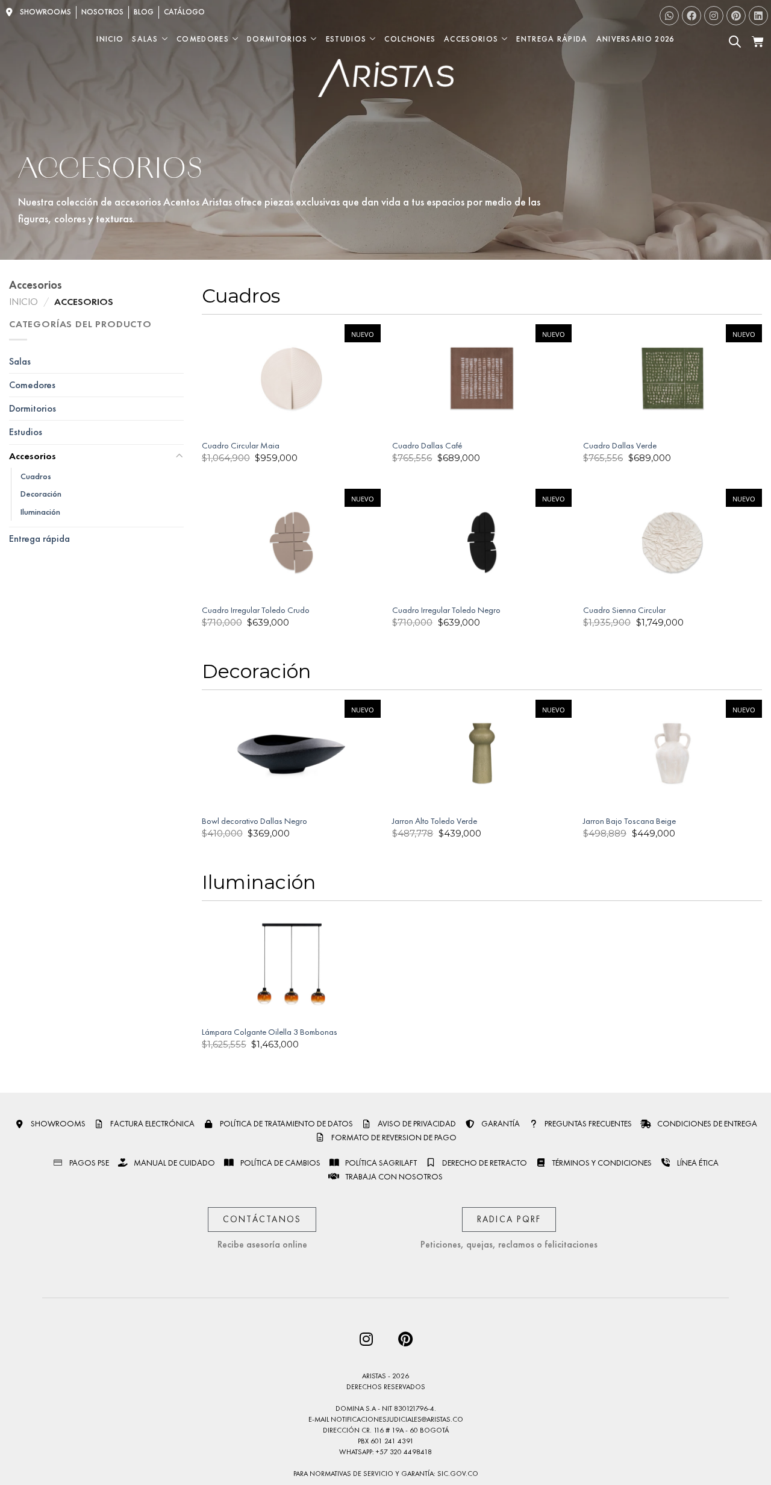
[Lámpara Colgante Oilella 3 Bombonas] (291, 964)
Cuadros (35, 476)
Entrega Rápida (551, 39)
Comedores (202, 39)
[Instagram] (713, 15)
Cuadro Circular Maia (240, 445)
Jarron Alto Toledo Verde (434, 820)
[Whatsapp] (669, 15)
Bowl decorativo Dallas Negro (254, 820)
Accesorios (471, 39)
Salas (145, 39)
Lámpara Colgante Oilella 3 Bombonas (269, 1031)
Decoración (40, 494)
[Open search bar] (735, 42)
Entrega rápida (39, 539)
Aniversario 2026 (635, 39)
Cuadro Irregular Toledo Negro (446, 609)
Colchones (409, 39)
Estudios (346, 39)
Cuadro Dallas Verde (620, 445)
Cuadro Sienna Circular (624, 609)
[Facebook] (691, 15)
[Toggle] (179, 456)
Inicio (109, 39)
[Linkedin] (758, 15)
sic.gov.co (457, 1473)
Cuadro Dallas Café (427, 445)
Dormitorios (277, 39)
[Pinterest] (736, 15)
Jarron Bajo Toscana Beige (629, 820)
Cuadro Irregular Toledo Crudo (256, 609)
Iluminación (40, 511)
